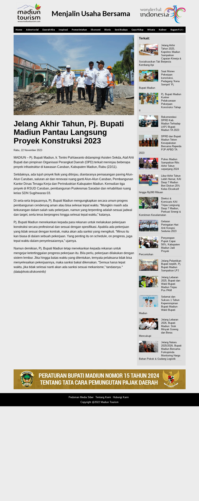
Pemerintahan (79, 29)
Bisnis (107, 29)
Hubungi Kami (121, 397)
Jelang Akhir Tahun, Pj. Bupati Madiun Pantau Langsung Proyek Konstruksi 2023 (69, 132)
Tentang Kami (103, 397)
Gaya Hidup (137, 29)
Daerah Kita (48, 29)
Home (19, 29)
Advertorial (32, 29)
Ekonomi (95, 29)
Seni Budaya (121, 29)
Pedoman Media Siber (81, 397)
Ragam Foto (176, 29)
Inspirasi (63, 29)
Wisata (151, 29)
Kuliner (163, 29)
